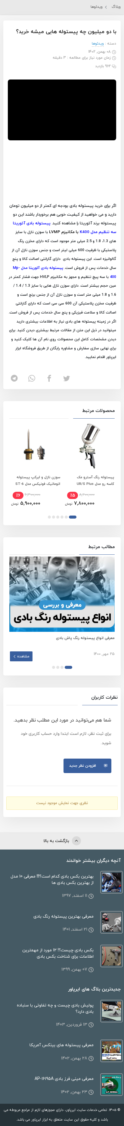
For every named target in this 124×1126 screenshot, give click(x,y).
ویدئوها (97, 7)
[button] (72, 517)
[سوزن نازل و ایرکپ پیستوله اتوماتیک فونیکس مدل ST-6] (35, 446)
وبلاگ (116, 7)
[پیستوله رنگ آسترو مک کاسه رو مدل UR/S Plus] (89, 446)
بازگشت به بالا (56, 841)
